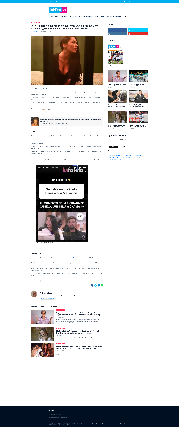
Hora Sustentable (73, 16)
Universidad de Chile (113, 157)
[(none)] (34, 293)
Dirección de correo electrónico (116, 141)
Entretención (64, 16)
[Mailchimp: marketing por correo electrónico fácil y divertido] (124, 147)
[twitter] (124, 1)
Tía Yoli (122, 157)
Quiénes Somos (96, 423)
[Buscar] (128, 16)
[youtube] (128, 1)
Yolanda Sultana (137, 155)
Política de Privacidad (125, 423)
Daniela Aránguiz (36, 281)
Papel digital (118, 16)
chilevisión (128, 157)
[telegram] (129, 1)
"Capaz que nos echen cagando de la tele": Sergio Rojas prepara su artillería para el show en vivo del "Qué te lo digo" (78, 314)
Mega (120, 159)
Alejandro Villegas (35, 31)
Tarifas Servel (105, 423)
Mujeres (96, 16)
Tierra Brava (72, 257)
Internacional (89, 16)
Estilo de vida (82, 16)
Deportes (57, 16)
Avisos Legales (110, 16)
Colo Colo (111, 155)
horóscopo (136, 157)
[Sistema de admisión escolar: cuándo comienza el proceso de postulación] (143, 54)
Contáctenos (114, 423)
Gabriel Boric (118, 155)
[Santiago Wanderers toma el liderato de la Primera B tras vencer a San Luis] (138, 76)
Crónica (51, 16)
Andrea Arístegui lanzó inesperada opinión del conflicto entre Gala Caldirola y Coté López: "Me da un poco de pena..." (79, 347)
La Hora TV (102, 16)
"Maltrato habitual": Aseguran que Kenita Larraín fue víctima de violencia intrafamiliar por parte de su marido (78, 332)
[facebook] (92, 285)
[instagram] (126, 1)
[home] (58, 9)
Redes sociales (127, 155)
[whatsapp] (102, 285)
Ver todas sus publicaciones (47, 298)
